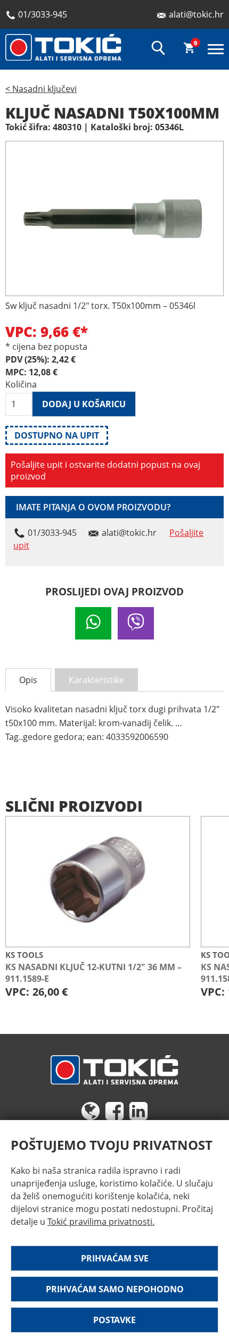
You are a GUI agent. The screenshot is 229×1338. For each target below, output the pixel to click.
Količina (18, 384)
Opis (28, 680)
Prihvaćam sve (115, 1258)
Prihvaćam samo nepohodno (115, 1289)
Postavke (114, 1320)
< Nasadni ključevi (41, 89)
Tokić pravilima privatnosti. (100, 1221)
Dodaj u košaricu (84, 404)
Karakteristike (96, 680)
